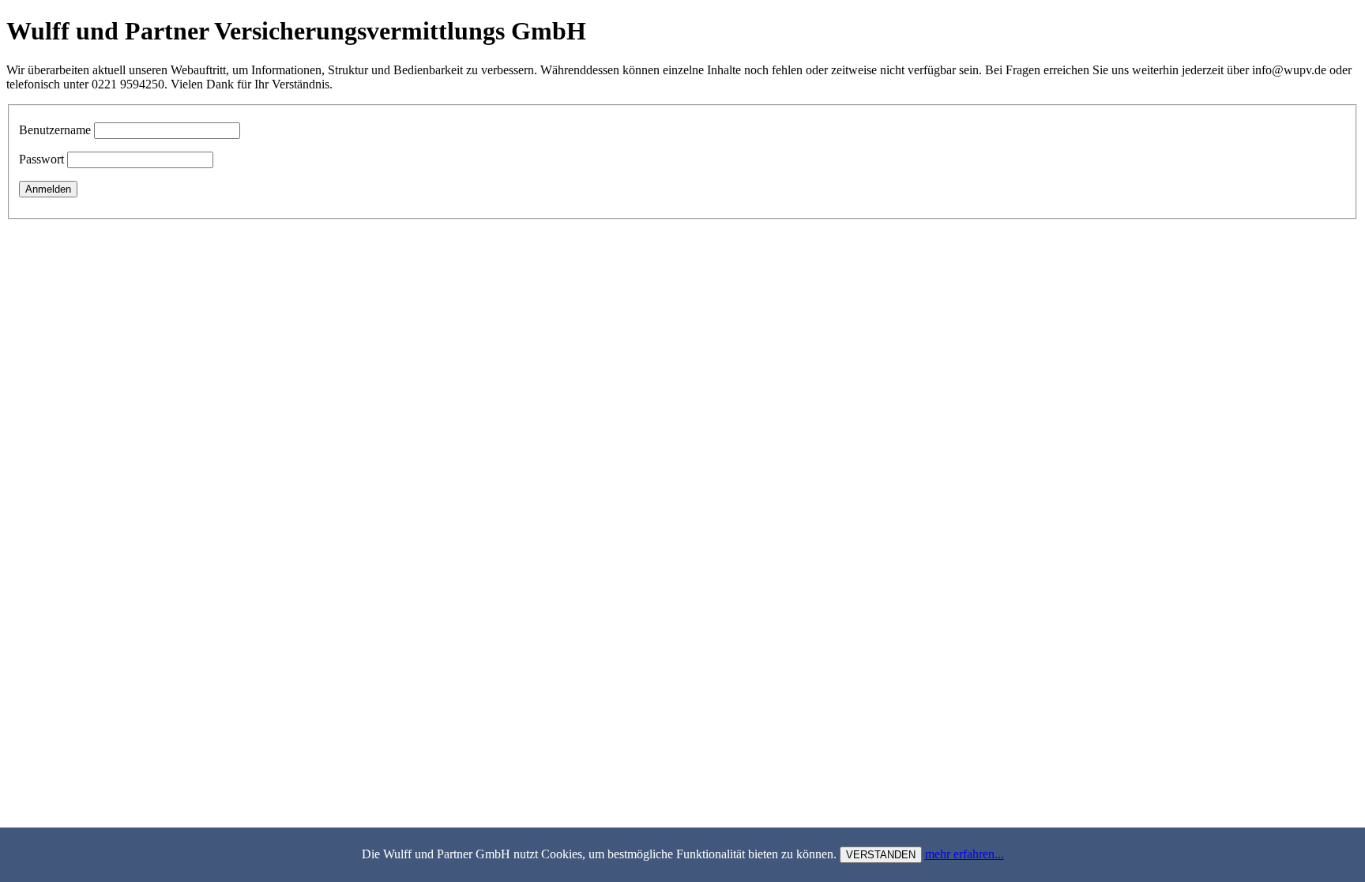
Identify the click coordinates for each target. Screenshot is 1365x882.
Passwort (41, 159)
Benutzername (55, 130)
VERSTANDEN (881, 855)
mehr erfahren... (964, 854)
